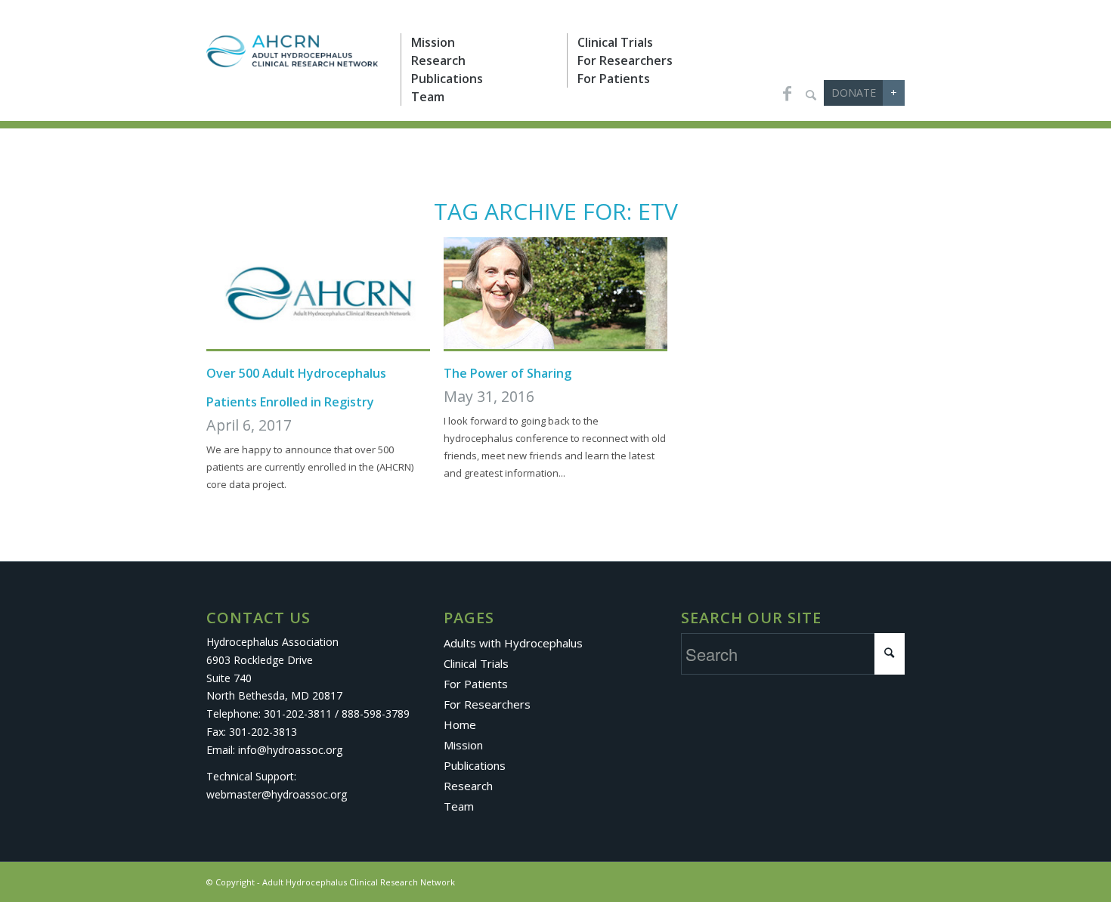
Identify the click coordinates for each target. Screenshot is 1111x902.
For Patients (476, 683)
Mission (463, 744)
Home (460, 724)
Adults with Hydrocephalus (513, 642)
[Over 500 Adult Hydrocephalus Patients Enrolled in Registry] (318, 294)
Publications (475, 765)
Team (459, 806)
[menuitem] (484, 42)
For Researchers (487, 704)
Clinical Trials (476, 663)
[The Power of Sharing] (555, 294)
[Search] (811, 94)
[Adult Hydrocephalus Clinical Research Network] (292, 53)
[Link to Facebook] (786, 93)
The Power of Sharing (507, 373)
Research (468, 785)
